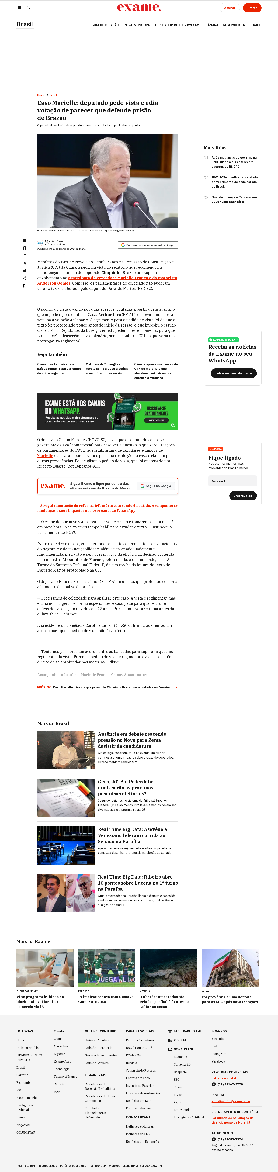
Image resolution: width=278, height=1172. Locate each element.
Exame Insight (26, 1098)
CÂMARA (212, 25)
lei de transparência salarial (142, 1165)
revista (180, 1040)
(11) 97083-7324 (230, 1139)
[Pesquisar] (29, 8)
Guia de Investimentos (101, 1055)
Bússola (131, 1063)
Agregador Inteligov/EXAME (177, 25)
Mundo (59, 1031)
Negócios (23, 1125)
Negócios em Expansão (142, 1141)
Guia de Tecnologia (99, 1048)
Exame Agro (62, 1061)
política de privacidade (104, 1165)
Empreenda (182, 1110)
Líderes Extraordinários (143, 1093)
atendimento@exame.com (231, 1101)
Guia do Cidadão (105, 25)
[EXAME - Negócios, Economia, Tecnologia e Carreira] (139, 7)
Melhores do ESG (138, 1134)
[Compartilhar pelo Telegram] (24, 263)
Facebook (218, 1061)
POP (57, 1092)
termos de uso (48, 1165)
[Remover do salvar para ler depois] (24, 286)
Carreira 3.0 (182, 1064)
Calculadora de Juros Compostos (100, 1098)
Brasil (25, 24)
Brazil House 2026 (139, 1048)
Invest (20, 1117)
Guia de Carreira (97, 1063)
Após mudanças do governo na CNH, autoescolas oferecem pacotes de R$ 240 (234, 162)
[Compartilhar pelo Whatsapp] (24, 240)
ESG (19, 1090)
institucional (26, 1165)
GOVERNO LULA (234, 25)
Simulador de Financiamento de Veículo (96, 1112)
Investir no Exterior (140, 1085)
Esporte (59, 1054)
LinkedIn (218, 1046)
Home (40, 95)
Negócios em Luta (138, 1101)
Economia (23, 1082)
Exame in (180, 1057)
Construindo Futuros (141, 1070)
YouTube (218, 1039)
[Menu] (19, 8)
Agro (177, 1102)
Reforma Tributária (140, 1040)
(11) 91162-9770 (230, 1084)
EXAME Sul (134, 1055)
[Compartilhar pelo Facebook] (24, 248)
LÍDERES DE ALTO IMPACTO (29, 1057)
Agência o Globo (54, 241)
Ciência (59, 1084)
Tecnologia (62, 1069)
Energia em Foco (138, 1078)
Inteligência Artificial (24, 1107)
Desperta (180, 1072)
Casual (59, 1039)
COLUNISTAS (25, 1132)
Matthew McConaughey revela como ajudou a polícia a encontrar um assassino (107, 368)
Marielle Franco (95, 674)
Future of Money (65, 1076)
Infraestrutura (136, 25)
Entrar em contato (225, 1078)
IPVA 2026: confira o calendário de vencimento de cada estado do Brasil (235, 181)
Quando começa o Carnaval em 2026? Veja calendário (234, 199)
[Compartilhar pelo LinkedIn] (24, 255)
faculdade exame (188, 1031)
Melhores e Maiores (140, 1126)
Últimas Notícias (28, 1048)
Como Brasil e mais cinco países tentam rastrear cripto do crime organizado (59, 368)
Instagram (219, 1054)
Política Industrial (139, 1108)
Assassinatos (135, 674)
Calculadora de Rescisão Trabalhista (100, 1086)
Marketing (61, 1046)
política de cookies (73, 1165)
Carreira (22, 1075)
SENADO (255, 25)
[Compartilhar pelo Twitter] (24, 270)
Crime (116, 674)
